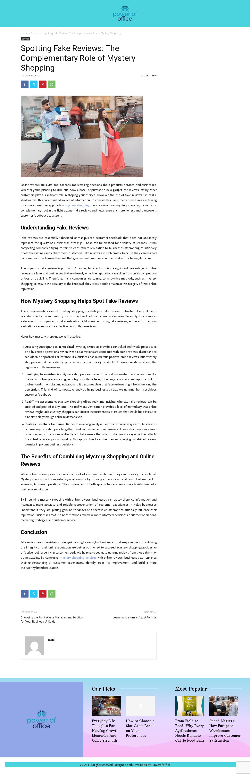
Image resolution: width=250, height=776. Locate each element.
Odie (51, 640)
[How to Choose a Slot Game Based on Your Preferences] (140, 706)
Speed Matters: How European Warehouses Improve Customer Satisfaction (225, 731)
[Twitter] (34, 84)
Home (24, 33)
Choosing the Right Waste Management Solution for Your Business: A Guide (52, 619)
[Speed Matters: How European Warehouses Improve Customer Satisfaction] (223, 706)
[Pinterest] (42, 84)
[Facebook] (25, 84)
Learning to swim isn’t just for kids (135, 617)
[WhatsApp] (51, 84)
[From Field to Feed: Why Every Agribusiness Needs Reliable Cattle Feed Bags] (189, 706)
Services (35, 33)
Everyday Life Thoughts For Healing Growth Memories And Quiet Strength (105, 731)
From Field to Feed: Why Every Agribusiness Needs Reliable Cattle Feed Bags (189, 731)
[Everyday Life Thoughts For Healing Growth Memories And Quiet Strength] (106, 706)
